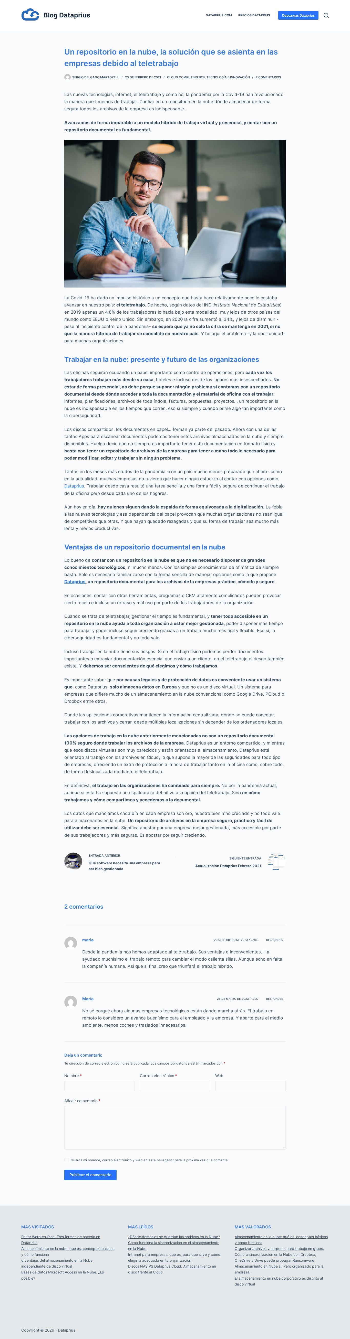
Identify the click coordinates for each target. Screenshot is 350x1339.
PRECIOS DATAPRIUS (254, 15)
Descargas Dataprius (298, 15)
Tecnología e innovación (228, 77)
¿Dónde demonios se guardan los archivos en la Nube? (174, 1237)
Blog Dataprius (67, 15)
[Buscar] (326, 15)
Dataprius (74, 485)
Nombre (73, 1075)
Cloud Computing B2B (186, 77)
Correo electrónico (158, 1075)
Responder (274, 940)
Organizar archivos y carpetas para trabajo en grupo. (279, 1248)
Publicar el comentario (90, 1174)
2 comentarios (268, 77)
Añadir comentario (82, 1100)
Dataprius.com (219, 15)
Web (219, 1075)
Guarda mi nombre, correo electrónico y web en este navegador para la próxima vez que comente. (150, 1160)
